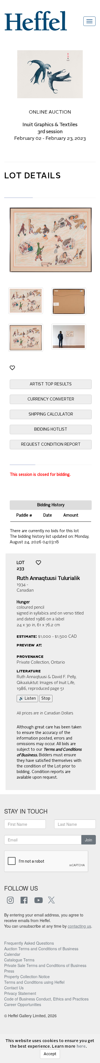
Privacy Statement (20, 993)
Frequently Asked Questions (29, 943)
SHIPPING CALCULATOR (51, 414)
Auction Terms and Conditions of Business (41, 948)
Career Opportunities (22, 1004)
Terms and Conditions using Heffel (34, 982)
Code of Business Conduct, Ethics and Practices (46, 999)
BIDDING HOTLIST (50, 429)
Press (9, 971)
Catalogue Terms (19, 960)
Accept (50, 1054)
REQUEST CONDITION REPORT (51, 445)
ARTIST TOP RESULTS (51, 384)
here (81, 1046)
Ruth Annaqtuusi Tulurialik (48, 578)
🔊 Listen (27, 698)
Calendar (12, 954)
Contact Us (14, 987)
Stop (45, 698)
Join (88, 840)
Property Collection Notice (27, 976)
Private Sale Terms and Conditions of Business (45, 965)
